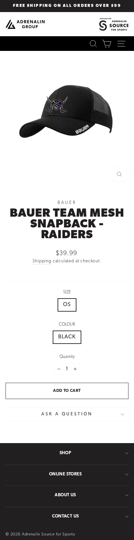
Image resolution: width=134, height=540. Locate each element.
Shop (66, 453)
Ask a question (67, 414)
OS (67, 304)
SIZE (67, 292)
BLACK (66, 337)
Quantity (67, 357)
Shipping (42, 261)
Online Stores (65, 474)
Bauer (67, 203)
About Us (65, 495)
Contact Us (65, 516)
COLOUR (67, 324)
